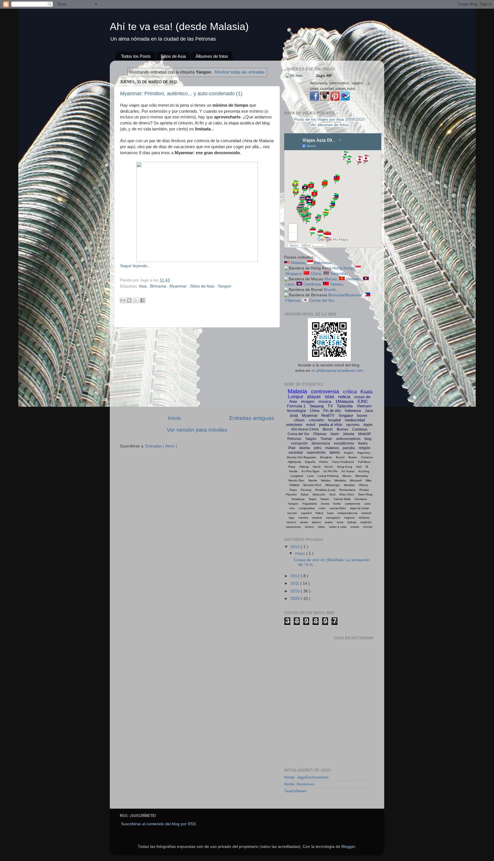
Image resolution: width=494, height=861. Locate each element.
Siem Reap (365, 494)
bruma (325, 503)
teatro (329, 522)
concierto (316, 420)
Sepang (317, 406)
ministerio (294, 424)
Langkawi (296, 475)
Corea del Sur (321, 300)
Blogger (348, 846)
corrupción (299, 443)
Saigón (310, 439)
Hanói (316, 466)
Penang (306, 489)
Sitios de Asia (173, 56)
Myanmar (179, 286)
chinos (299, 420)
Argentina (363, 452)
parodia (349, 448)
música (324, 401)
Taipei (312, 499)
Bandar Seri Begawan (301, 457)
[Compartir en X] (136, 300)
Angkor (348, 452)
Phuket (364, 489)
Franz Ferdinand (343, 461)
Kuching (363, 471)
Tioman (326, 439)
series (304, 522)
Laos (289, 284)
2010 (295, 591)
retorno (291, 522)
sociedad (295, 453)
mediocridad (355, 420)
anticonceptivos (348, 439)
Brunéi (330, 289)
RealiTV (327, 415)
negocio (349, 517)
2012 (295, 576)
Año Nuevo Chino (305, 429)
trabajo (351, 522)
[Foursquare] (345, 99)
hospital (334, 420)
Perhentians (347, 489)
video (321, 526)
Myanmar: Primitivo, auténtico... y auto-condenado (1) (181, 93)
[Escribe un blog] (129, 300)
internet (366, 513)
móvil (310, 424)
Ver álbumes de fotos (329, 125)
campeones (352, 503)
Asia (143, 286)
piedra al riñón (330, 424)
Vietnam (353, 279)
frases (363, 443)
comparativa (307, 508)
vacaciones (293, 526)
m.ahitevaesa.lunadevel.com (337, 370)
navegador (333, 517)
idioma (304, 448)
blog (367, 439)
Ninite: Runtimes (299, 784)
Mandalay (361, 475)
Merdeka (340, 480)
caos (367, 503)
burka (337, 503)
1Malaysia (344, 401)
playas (314, 396)
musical (317, 517)
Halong (304, 466)
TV (330, 406)
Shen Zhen (346, 494)
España (310, 461)
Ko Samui (348, 471)
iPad (291, 448)
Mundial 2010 (312, 485)
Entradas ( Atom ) (161, 446)
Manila (312, 480)
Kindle (293, 471)
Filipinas (292, 300)
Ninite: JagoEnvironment (306, 777)
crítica (349, 391)
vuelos (354, 526)
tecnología (296, 410)
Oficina (363, 485)
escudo (292, 513)
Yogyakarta (309, 503)
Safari (304, 494)
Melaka (325, 480)
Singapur (293, 273)
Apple (368, 425)
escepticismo (344, 443)
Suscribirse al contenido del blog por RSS (158, 824)
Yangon (224, 286)
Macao (330, 279)
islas (329, 396)
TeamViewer (295, 791)
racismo (352, 424)
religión (364, 448)
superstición (316, 453)
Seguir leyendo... (135, 266)
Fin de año (332, 410)
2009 (295, 598)
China (315, 273)
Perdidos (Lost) (325, 489)
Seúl (332, 494)
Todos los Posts (136, 56)
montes (303, 517)
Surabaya (298, 499)
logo (291, 517)
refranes (364, 517)
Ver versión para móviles (197, 430)
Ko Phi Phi (331, 471)
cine (292, 508)
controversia (325, 391)
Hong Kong (342, 268)
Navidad (349, 485)
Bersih (328, 429)
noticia (344, 396)
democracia (321, 443)
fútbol (319, 513)
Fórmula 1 (296, 406)
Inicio (174, 418)
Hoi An (328, 466)
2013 (295, 547)
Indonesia (323, 263)
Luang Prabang (328, 475)
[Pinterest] (335, 99)
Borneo (342, 429)
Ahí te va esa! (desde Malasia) (179, 26)
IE (367, 466)
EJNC (363, 401)
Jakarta (348, 434)
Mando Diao (296, 480)
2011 (295, 583)
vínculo (368, 526)
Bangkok (326, 457)
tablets (335, 453)
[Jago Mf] (314, 99)
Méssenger (332, 485)
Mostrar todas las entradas (240, 72)
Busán (352, 457)
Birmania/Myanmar (345, 295)
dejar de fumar (359, 508)
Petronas (294, 439)
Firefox (323, 461)
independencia (347, 513)
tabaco (316, 522)
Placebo (291, 494)
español (306, 513)
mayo (300, 553)
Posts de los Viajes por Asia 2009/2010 (329, 119)
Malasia (298, 263)
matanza (332, 448)
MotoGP (364, 434)
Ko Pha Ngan (311, 471)
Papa (293, 489)
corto (322, 508)
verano (309, 526)
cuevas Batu (337, 508)
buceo (362, 415)
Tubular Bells (341, 499)
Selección (318, 494)
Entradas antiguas (251, 418)
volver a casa (337, 526)
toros (340, 522)
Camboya (312, 284)
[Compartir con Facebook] (142, 300)
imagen (307, 401)
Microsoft (356, 480)
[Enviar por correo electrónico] (123, 300)
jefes (317, 448)
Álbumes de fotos (212, 56)
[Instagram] (324, 99)
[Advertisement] (197, 371)
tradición (366, 522)
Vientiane (360, 499)
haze (330, 513)
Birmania (158, 286)
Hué (359, 466)
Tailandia (338, 273)
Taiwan (336, 284)
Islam (334, 434)
